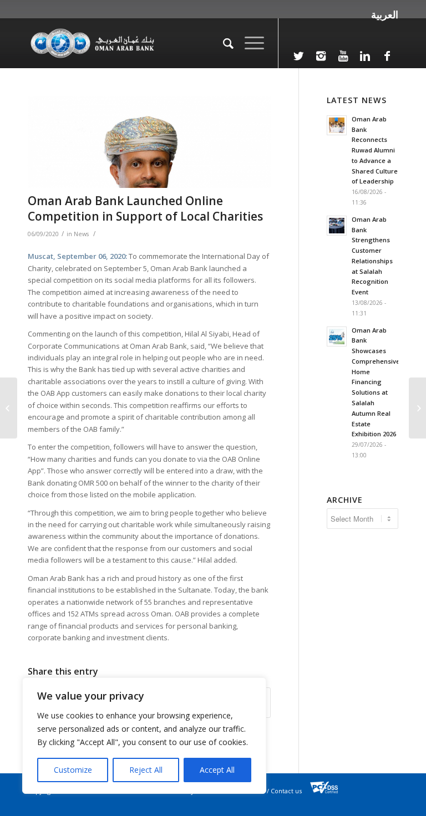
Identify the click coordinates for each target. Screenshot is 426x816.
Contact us (286, 791)
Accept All (217, 769)
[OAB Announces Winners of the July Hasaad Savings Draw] (417, 408)
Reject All (146, 769)
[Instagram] (321, 56)
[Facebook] (387, 56)
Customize (73, 769)
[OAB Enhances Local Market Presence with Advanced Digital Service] (8, 408)
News (81, 234)
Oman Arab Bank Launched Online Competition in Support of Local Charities (145, 208)
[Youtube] (343, 56)
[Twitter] (298, 56)
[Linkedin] (365, 56)
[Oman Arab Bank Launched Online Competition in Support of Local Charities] (149, 142)
